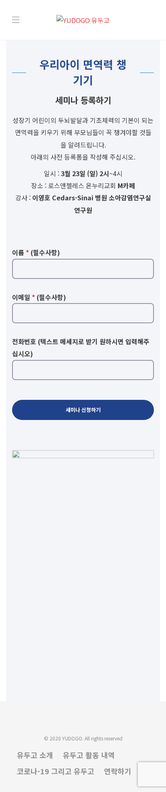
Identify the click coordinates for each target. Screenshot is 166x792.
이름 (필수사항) (36, 252)
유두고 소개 (35, 755)
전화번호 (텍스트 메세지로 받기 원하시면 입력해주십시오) (80, 347)
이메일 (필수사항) (39, 297)
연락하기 (117, 771)
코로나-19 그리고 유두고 (55, 771)
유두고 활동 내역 (89, 755)
